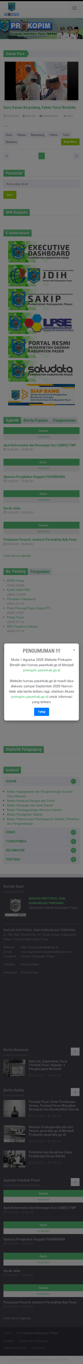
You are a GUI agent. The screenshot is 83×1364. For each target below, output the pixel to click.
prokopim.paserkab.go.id (41, 669)
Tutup (41, 711)
